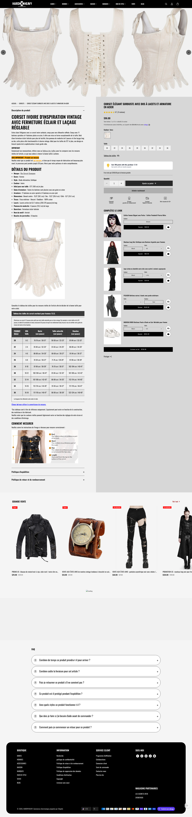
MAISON (19, 767)
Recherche (60, 755)
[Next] (188, 52)
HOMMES (20, 759)
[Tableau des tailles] (168, 248)
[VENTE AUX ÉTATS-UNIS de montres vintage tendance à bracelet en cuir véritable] (86, 538)
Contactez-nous (101, 771)
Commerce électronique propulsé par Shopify (48, 808)
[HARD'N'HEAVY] (22, 4)
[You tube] (154, 756)
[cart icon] (178, 4)
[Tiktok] (150, 756)
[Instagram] (142, 756)
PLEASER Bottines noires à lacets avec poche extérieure (141, 296)
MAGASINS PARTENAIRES (146, 788)
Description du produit (21, 110)
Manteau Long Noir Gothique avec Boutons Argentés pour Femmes (144, 242)
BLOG (19, 782)
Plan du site (100, 775)
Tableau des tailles (49, 150)
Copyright (60, 778)
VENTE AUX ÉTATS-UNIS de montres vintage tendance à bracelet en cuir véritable (85, 571)
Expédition (114, 121)
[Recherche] (166, 4)
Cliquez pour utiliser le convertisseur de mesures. (29, 404)
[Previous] (3, 52)
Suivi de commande (102, 767)
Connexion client (101, 763)
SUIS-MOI (139, 750)
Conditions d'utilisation (64, 775)
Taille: (145, 245)
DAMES (19, 755)
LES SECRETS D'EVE (141, 793)
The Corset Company (27, 173)
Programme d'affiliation (103, 755)
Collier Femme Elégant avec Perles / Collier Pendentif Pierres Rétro (145, 215)
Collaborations (100, 759)
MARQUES (20, 771)
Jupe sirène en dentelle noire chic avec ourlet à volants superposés (145, 269)
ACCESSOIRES (21, 763)
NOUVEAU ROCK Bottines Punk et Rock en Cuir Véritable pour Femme (145, 322)
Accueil (14, 103)
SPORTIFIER (139, 797)
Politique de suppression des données (69, 771)
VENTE (19, 778)
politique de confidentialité (65, 759)
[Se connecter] (172, 4)
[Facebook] (137, 756)
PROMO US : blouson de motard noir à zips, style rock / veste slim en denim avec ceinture (34, 571)
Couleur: (126, 219)
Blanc (133, 329)
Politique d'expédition (20, 471)
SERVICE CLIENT (103, 750)
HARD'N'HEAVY (28, 808)
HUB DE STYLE (21, 775)
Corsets (22, 103)
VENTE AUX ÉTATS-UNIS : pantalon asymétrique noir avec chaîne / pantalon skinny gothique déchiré (134, 571)
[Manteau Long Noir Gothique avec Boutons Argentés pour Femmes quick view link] (168, 254)
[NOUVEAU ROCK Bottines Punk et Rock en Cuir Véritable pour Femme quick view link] (168, 334)
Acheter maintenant (138, 190)
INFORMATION (63, 750)
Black (133, 248)
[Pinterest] (146, 756)
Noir (154, 302)
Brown (148, 222)
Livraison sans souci (63, 782)
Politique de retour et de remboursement (28, 479)
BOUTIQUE (21, 750)
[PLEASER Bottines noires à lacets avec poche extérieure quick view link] (168, 307)
